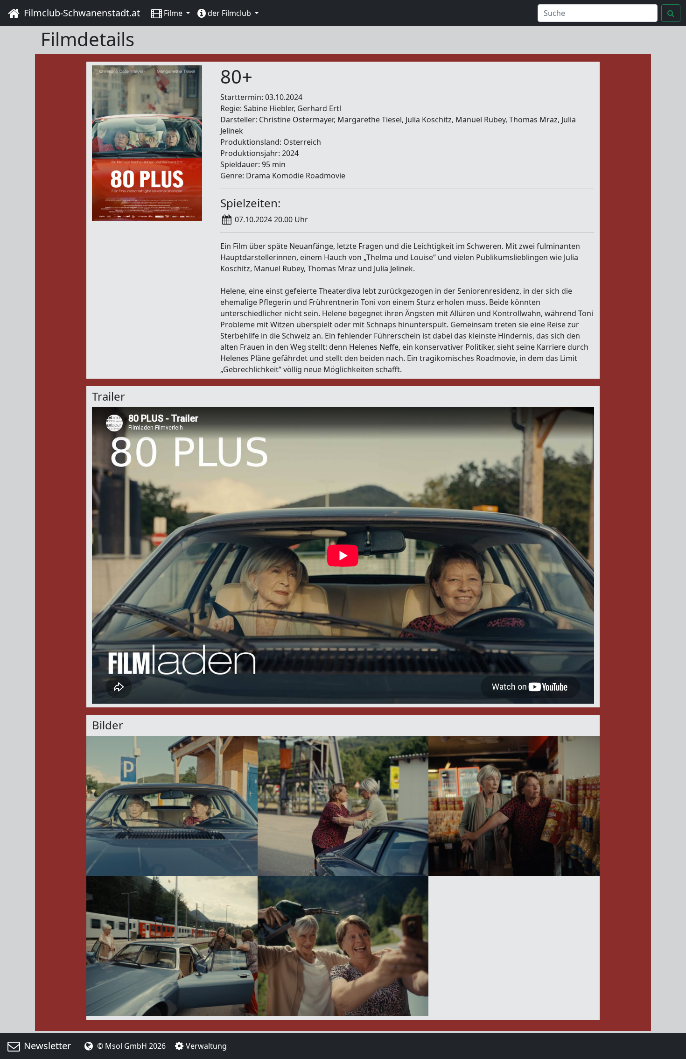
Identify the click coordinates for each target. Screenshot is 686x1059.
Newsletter (46, 1045)
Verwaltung (206, 1046)
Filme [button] (173, 13)
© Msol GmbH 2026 (130, 1046)
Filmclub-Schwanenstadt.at (80, 13)
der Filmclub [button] (229, 13)
